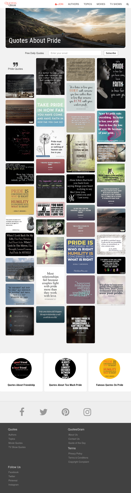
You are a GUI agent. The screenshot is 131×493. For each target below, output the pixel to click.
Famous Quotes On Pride (65, 385)
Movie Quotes (15, 442)
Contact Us (74, 438)
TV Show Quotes (17, 447)
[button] (127, 4)
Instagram (13, 484)
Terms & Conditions (78, 457)
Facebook (13, 472)
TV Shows (116, 4)
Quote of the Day (77, 442)
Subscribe (111, 53)
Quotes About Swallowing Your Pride (110, 385)
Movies (101, 4)
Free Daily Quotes (34, 53)
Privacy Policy (75, 453)
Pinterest (12, 480)
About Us (73, 434)
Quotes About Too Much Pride (21, 385)
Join (60, 4)
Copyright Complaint (78, 461)
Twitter (11, 476)
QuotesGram (10, 4)
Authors (73, 4)
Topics (88, 4)
